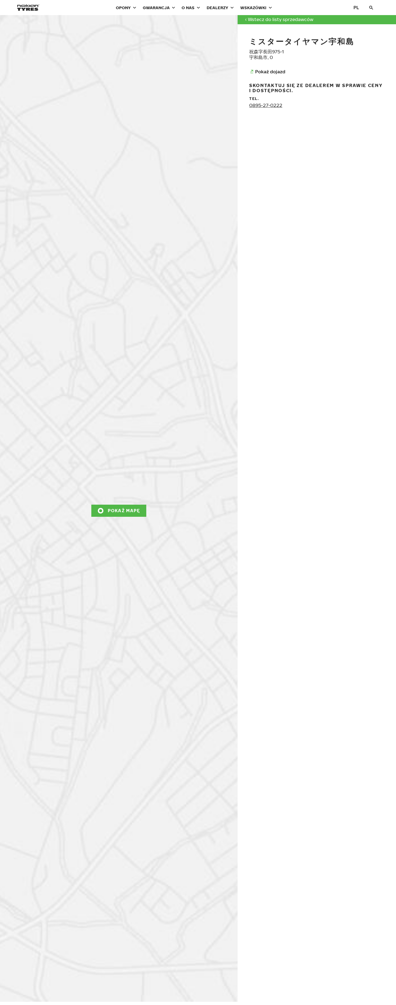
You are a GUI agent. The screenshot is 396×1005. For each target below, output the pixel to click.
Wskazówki (253, 7)
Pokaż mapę (124, 510)
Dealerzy (217, 7)
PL (356, 7)
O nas (188, 7)
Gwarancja (156, 7)
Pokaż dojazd (270, 71)
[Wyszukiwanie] (371, 7)
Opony (123, 7)
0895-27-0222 (265, 105)
